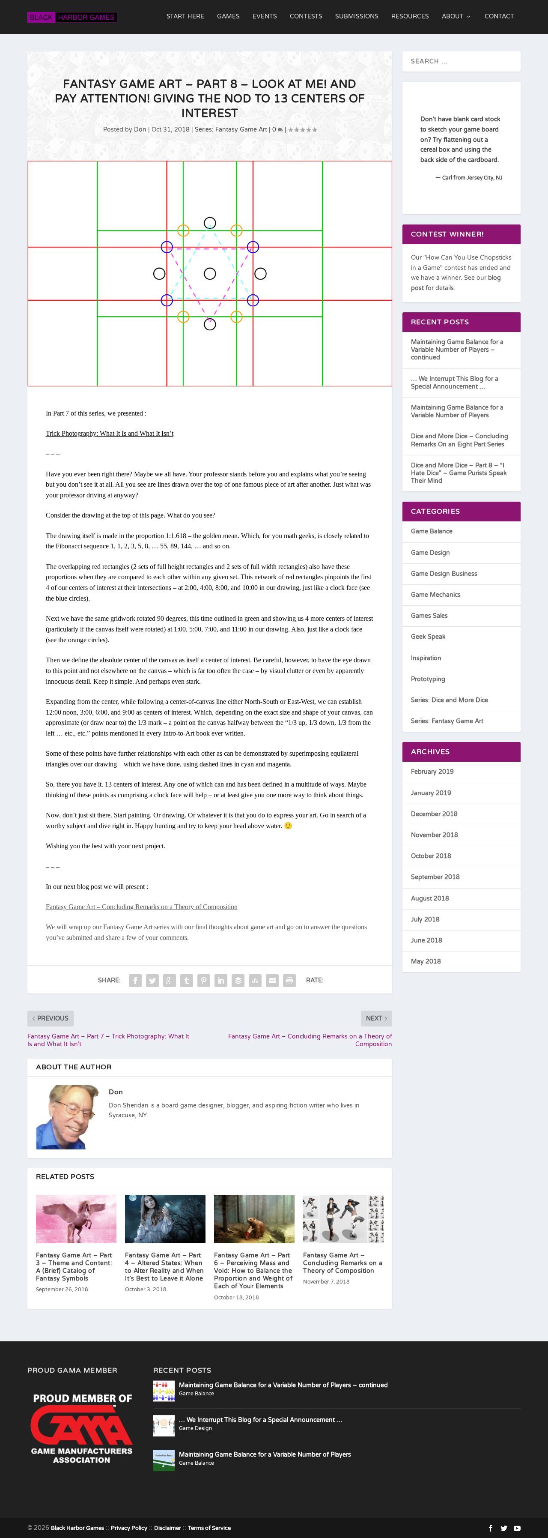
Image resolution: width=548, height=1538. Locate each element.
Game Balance (432, 531)
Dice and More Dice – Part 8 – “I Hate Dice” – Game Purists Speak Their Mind (459, 473)
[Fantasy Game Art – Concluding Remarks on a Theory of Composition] (343, 1219)
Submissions (356, 16)
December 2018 (434, 814)
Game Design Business (444, 573)
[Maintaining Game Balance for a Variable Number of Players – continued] (164, 1391)
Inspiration (426, 658)
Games (228, 16)
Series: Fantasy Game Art (231, 129)
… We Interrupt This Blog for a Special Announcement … (454, 382)
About (453, 16)
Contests (306, 16)
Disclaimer (167, 1528)
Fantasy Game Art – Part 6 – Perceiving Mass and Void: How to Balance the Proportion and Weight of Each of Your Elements (253, 1271)
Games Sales (429, 615)
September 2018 (435, 877)
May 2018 (426, 961)
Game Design (430, 553)
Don (140, 129)
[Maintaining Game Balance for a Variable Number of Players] (164, 1460)
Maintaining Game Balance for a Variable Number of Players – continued (457, 349)
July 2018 (425, 919)
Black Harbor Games (77, 1528)
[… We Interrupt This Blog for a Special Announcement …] (164, 1425)
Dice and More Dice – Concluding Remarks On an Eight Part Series (459, 440)
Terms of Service (209, 1528)
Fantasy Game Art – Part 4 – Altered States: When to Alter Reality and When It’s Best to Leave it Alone (164, 1267)
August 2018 (430, 898)
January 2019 (431, 793)
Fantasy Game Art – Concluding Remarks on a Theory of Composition (343, 1263)
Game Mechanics (436, 594)
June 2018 (426, 940)
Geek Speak (428, 636)
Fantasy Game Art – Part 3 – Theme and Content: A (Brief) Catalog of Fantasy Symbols (74, 1267)
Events (265, 16)
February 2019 (432, 771)
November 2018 (434, 835)
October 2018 (431, 856)
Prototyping (428, 679)
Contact (499, 16)
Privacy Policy (129, 1528)
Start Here (185, 16)
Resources (410, 16)
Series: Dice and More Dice (449, 700)
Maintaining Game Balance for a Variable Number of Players (457, 411)
